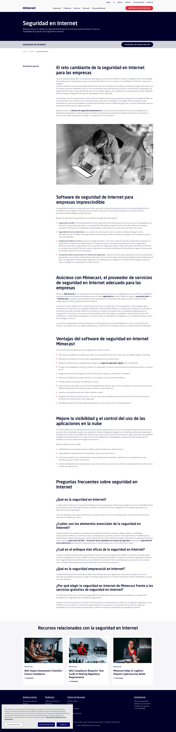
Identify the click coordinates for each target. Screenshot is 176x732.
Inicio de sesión (138, 2)
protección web (142, 296)
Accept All (63, 724)
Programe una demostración (137, 44)
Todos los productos (52, 701)
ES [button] (107, 2)
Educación (48, 704)
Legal (84, 722)
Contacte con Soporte (141, 706)
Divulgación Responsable (111, 722)
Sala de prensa (72, 701)
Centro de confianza (74, 713)
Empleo (119, 2)
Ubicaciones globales (141, 701)
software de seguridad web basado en (86, 110)
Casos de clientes (73, 708)
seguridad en (108, 296)
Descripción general (30, 701)
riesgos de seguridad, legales (111, 363)
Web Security (69, 294)
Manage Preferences (13, 724)
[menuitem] (57, 9)
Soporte (128, 2)
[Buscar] (114, 2)
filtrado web (63, 299)
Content (31, 51)
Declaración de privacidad (74, 722)
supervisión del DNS (76, 540)
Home (25, 51)
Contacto (150, 2)
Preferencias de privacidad (95, 722)
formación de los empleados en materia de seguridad (108, 540)
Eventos (70, 704)
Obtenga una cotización (139, 8)
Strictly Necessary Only (46, 724)
